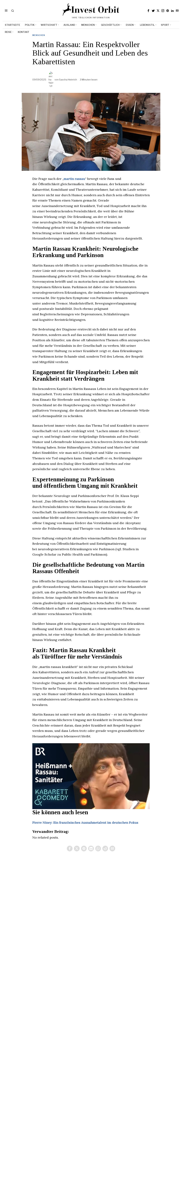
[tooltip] (148, 11)
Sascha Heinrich (68, 79)
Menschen (38, 35)
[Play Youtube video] (91, 776)
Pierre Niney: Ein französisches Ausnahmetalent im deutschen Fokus (85, 822)
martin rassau (74, 179)
